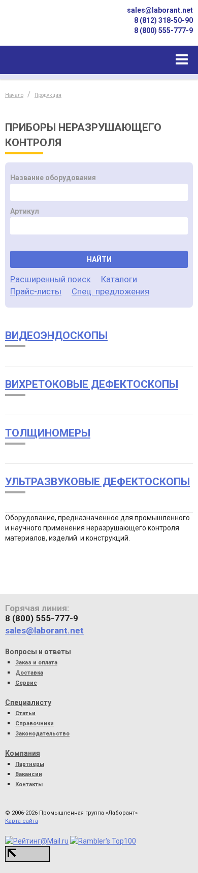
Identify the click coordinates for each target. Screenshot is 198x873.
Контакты (29, 784)
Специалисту (28, 702)
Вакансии (28, 774)
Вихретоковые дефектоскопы (91, 384)
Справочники (34, 723)
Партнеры (29, 764)
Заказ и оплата (36, 662)
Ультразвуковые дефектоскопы (97, 482)
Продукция (48, 95)
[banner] (40, 27)
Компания (22, 753)
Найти (99, 259)
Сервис (26, 683)
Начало (14, 95)
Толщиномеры (47, 433)
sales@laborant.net (160, 10)
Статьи (25, 713)
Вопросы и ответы (38, 652)
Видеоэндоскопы (56, 335)
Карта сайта (21, 821)
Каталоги (119, 279)
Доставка (29, 672)
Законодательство (42, 733)
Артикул (24, 211)
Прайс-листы (35, 291)
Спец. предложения (110, 291)
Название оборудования (53, 178)
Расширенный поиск (50, 279)
